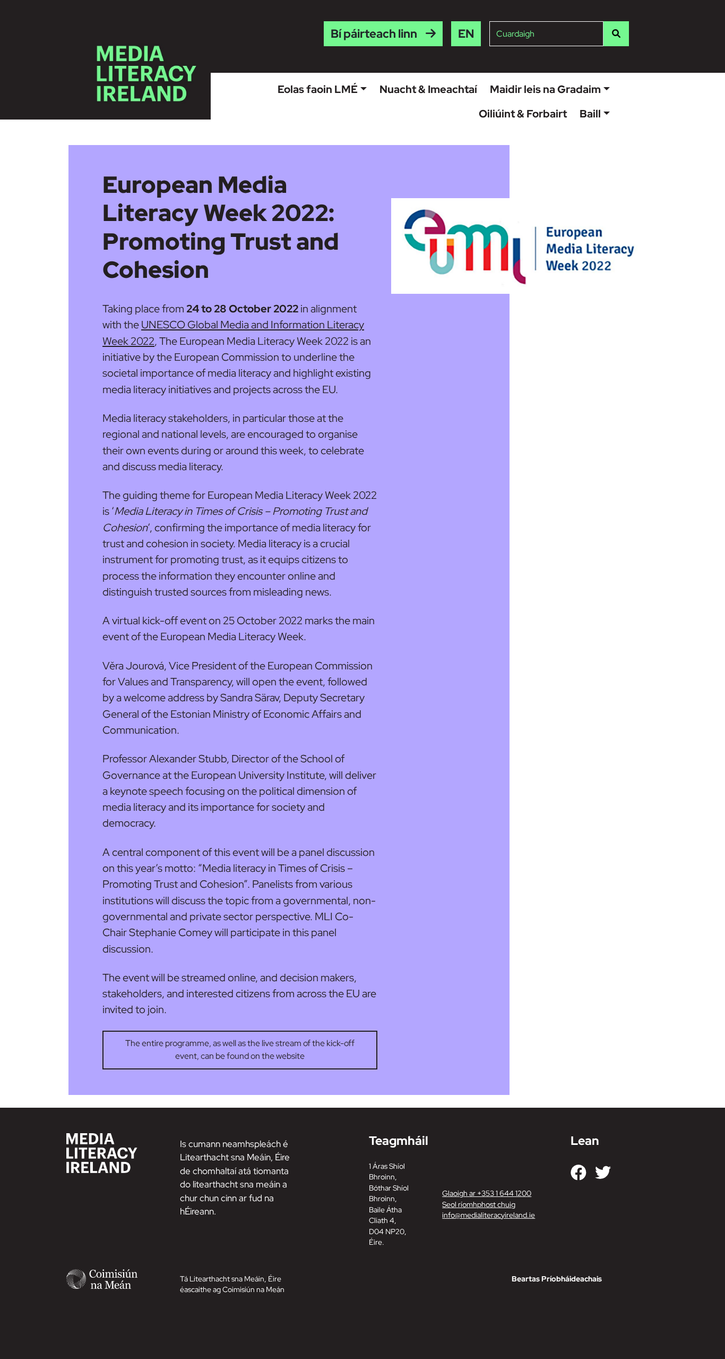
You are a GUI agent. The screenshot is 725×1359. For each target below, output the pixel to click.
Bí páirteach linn (374, 33)
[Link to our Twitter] (603, 1172)
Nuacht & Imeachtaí (428, 89)
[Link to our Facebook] (578, 1172)
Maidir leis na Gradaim (545, 89)
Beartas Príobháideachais (557, 1279)
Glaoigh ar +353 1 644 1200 (486, 1193)
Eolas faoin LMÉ (318, 89)
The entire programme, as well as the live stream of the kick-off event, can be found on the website (240, 1049)
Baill (590, 114)
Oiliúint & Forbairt (523, 114)
